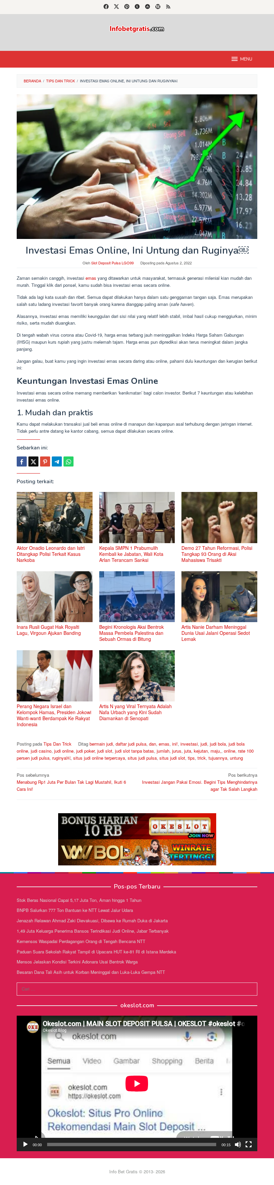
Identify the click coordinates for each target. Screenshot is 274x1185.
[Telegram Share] (57, 461)
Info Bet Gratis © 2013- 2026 (137, 1171)
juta (187, 751)
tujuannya (218, 758)
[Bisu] (238, 1144)
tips (191, 758)
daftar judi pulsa (131, 744)
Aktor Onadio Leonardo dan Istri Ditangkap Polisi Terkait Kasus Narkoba (51, 553)
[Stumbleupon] (147, 7)
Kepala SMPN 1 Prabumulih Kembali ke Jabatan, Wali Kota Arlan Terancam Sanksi (131, 553)
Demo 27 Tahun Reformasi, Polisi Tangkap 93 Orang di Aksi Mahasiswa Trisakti (216, 553)
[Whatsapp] (68, 461)
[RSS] (168, 7)
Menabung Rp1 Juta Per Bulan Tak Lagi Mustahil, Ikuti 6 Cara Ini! (71, 782)
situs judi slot (172, 758)
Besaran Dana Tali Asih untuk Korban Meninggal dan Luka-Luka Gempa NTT (91, 972)
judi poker (85, 751)
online (229, 751)
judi (203, 744)
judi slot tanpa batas (134, 751)
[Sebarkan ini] (22, 461)
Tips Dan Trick (57, 744)
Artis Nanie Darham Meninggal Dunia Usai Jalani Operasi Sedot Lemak (215, 632)
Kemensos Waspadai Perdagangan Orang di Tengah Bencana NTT (81, 941)
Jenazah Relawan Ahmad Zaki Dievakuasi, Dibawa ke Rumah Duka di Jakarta (92, 920)
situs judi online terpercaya (99, 758)
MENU (246, 59)
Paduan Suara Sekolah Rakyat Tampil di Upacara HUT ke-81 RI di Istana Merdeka (96, 951)
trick (201, 758)
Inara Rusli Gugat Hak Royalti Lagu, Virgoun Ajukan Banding (49, 629)
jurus (176, 751)
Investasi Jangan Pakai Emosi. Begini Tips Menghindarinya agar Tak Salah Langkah (199, 782)
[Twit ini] (33, 461)
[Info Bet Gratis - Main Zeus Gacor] (137, 28)
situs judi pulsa (142, 758)
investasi (189, 744)
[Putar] (25, 1144)
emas (91, 278)
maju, (216, 751)
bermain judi (101, 744)
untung (236, 758)
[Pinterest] (127, 7)
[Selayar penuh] (248, 1144)
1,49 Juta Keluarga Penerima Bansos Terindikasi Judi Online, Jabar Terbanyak (93, 931)
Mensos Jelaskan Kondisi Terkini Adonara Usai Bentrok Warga (77, 961)
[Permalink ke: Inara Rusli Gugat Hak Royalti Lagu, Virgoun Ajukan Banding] (55, 596)
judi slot (104, 751)
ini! (175, 744)
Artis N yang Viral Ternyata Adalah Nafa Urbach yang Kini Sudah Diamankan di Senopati (135, 712)
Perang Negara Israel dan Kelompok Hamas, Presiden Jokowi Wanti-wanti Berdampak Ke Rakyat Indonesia (54, 715)
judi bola (218, 744)
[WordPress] (158, 7)
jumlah (163, 751)
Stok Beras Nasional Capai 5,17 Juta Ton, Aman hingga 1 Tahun (79, 900)
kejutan (201, 751)
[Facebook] (106, 7)
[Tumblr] (137, 7)
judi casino (41, 751)
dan (152, 744)
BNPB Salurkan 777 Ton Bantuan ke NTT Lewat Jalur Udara (75, 910)
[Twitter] (116, 7)
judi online (64, 751)
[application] (137, 1083)
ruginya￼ (61, 758)
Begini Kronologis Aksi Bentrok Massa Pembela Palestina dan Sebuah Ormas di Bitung (131, 632)
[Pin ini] (45, 461)
